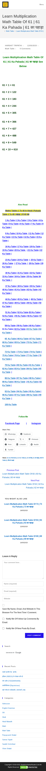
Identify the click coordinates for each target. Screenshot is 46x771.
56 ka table (32, 316)
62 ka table (20, 329)
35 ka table (32, 276)
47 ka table (7, 303)
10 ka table (22, 233)
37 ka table (10, 286)
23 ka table (10, 260)
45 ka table (23, 299)
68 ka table (7, 342)
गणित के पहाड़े (10, 460)
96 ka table (7, 395)
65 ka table (10, 339)
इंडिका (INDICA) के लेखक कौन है (12, 676)
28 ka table (34, 263)
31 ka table (23, 273)
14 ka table (29, 237)
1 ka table (10, 220)
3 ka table (32, 220)
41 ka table (20, 290)
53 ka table (34, 312)
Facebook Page (12, 423)
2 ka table (21, 220)
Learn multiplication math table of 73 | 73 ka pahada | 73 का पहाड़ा (23, 505)
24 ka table (23, 260)
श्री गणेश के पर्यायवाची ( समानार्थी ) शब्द (13, 690)
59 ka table (22, 326)
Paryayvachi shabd (9, 735)
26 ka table (7, 263)
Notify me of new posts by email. (20, 628)
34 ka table (20, 276)
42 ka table (32, 290)
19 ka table (7, 250)
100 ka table (11, 404)
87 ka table (22, 378)
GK (3, 712)
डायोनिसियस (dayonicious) (11, 685)
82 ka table (7, 369)
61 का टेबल (29, 458)
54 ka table (8, 316)
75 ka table (7, 355)
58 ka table (10, 326)
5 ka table (14, 224)
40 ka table (7, 290)
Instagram (36, 423)
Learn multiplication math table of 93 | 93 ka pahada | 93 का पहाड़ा (23, 521)
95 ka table (34, 391)
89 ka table (7, 382)
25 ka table (36, 260)
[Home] (3, 31)
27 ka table (21, 263)
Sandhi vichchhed (8, 744)
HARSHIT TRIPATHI (13, 46)
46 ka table (36, 299)
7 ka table (36, 224)
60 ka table (34, 326)
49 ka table (32, 303)
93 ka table (10, 391)
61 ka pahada (12, 458)
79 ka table (10, 365)
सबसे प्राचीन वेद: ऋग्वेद (9, 672)
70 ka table (32, 342)
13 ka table (17, 237)
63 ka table (32, 329)
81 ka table (34, 365)
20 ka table (20, 250)
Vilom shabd (6, 748)
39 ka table (35, 286)
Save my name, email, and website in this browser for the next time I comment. (21, 611)
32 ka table (35, 273)
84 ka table (32, 369)
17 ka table (23, 247)
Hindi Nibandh (7, 722)
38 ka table (22, 286)
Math (4, 726)
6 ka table (25, 224)
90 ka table (20, 382)
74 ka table (35, 352)
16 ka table (10, 247)
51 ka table (10, 312)
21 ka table (33, 250)
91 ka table (32, 382)
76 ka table (20, 355)
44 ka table (10, 299)
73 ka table (23, 352)
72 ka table (10, 352)
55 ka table (20, 316)
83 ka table (20, 369)
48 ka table (20, 303)
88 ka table (34, 378)
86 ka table (10, 378)
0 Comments (25, 49)
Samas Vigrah (7, 740)
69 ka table (20, 342)
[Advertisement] (23, 177)
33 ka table (7, 276)
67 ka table (35, 339)
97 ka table (20, 395)
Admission (6, 704)
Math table (9, 49)
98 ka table (32, 395)
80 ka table (22, 365)
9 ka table (10, 233)
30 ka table (10, 273)
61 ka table (21, 458)
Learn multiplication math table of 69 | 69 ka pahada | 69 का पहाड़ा (23, 537)
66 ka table (23, 339)
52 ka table (23, 312)
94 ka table (22, 391)
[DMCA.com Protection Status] (29, 767)
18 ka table (35, 247)
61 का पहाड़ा (36, 458)
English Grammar (8, 708)
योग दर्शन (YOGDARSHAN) (11, 681)
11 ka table (34, 233)
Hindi (4, 717)
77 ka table (32, 355)
